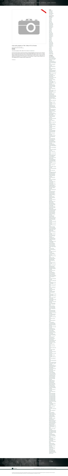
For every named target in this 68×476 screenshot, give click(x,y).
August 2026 (50, 17)
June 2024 (50, 38)
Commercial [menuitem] (38, 2)
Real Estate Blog (51, 13)
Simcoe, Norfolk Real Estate (52, 362)
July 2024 (50, 37)
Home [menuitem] (25, 2)
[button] (49, 461)
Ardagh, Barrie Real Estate (52, 70)
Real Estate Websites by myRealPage (52, 468)
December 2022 (51, 53)
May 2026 (50, 20)
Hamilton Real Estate (51, 196)
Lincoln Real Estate (51, 248)
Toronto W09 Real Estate (52, 400)
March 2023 (50, 50)
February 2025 (51, 33)
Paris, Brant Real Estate (52, 307)
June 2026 (50, 19)
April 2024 (50, 40)
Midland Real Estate (51, 259)
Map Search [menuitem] (28, 2)
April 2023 (50, 49)
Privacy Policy (46, 468)
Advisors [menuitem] (48, 2)
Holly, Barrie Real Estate (52, 206)
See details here (31, 50)
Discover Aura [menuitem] (43, 2)
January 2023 (50, 52)
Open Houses (51, 12)
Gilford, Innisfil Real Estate (52, 186)
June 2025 (50, 29)
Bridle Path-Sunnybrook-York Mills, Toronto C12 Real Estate (52, 116)
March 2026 (50, 22)
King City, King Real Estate (52, 228)
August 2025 (50, 27)
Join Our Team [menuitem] (53, 2)
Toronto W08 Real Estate (52, 399)
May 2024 (50, 39)
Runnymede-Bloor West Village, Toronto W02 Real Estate (52, 335)
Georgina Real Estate (51, 185)
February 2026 (51, 23)
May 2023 (50, 48)
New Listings (50, 11)
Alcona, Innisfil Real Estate (52, 58)
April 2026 (50, 21)
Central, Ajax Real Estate (52, 135)
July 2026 (50, 18)
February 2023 (51, 51)
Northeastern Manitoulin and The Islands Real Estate (52, 292)
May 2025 (50, 30)
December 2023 (51, 43)
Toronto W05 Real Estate (52, 397)
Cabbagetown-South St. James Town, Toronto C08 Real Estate (52, 125)
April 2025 (50, 31)
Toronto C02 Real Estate (52, 393)
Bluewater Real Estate (52, 97)
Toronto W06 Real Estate (52, 398)
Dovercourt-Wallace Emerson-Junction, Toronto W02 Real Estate (52, 157)
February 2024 (51, 42)
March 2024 (50, 41)
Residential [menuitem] (33, 2)
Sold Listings (50, 14)
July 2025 (50, 28)
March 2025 (50, 32)
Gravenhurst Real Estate (52, 191)
